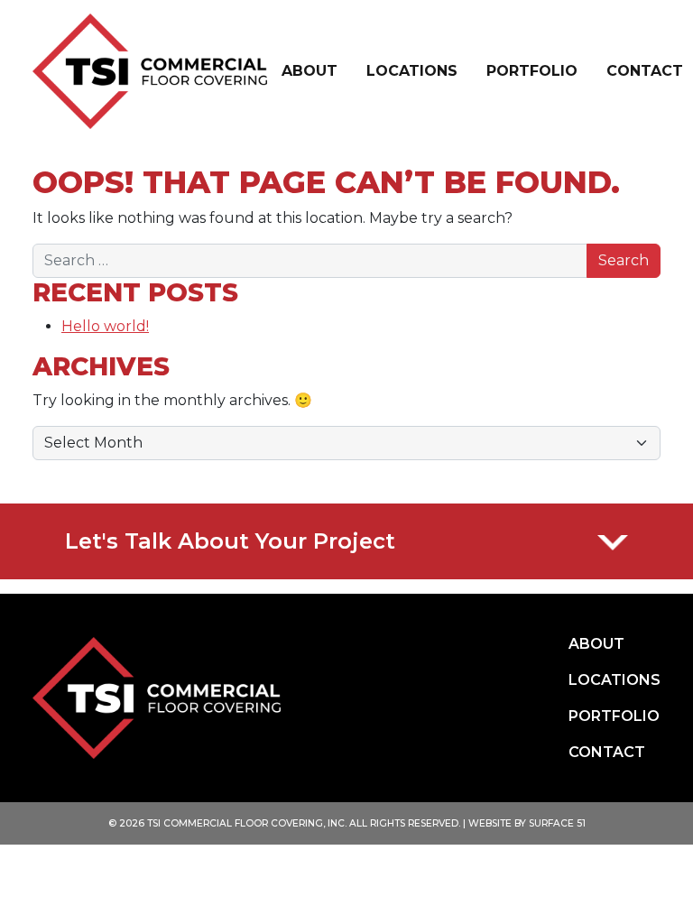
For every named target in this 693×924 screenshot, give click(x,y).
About (309, 70)
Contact (644, 70)
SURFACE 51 (557, 823)
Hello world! (105, 326)
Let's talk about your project (230, 541)
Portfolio (532, 70)
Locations (411, 70)
